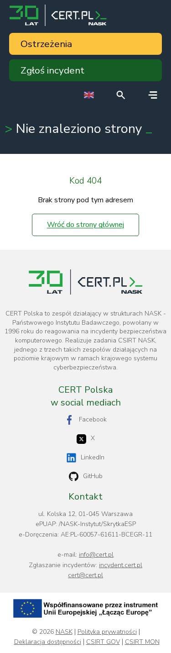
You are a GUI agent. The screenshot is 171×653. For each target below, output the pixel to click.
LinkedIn (92, 457)
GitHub (93, 476)
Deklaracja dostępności (47, 642)
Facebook (93, 419)
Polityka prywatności (107, 632)
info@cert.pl (96, 554)
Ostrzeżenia (46, 43)
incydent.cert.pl (120, 565)
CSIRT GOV (103, 642)
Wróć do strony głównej (85, 225)
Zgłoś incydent (52, 70)
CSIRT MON (142, 642)
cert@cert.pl (85, 575)
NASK (64, 632)
